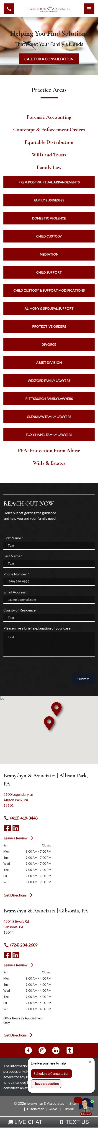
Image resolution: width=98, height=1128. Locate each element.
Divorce (49, 344)
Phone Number (15, 574)
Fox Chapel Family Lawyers (49, 435)
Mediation (49, 254)
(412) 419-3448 (24, 818)
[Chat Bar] (49, 1122)
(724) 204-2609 (24, 945)
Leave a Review (15, 838)
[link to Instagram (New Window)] (42, 1050)
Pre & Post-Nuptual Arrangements (49, 182)
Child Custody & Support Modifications (49, 290)
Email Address (14, 592)
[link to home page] (49, 8)
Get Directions (15, 895)
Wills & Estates (49, 463)
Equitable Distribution (49, 142)
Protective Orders (49, 326)
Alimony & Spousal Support (49, 308)
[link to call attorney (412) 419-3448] (9, 8)
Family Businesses (49, 200)
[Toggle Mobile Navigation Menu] (89, 8)
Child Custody (49, 236)
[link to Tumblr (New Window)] (69, 1050)
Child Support (49, 272)
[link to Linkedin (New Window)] (16, 828)
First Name (12, 538)
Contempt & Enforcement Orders (49, 129)
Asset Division (49, 362)
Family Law (49, 167)
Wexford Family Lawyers (49, 380)
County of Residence (19, 610)
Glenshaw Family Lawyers (49, 417)
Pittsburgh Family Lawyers (49, 399)
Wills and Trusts (49, 154)
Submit (83, 679)
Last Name (11, 556)
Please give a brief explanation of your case (36, 628)
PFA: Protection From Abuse (49, 450)
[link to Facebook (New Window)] (7, 828)
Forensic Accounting (49, 117)
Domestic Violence (49, 218)
